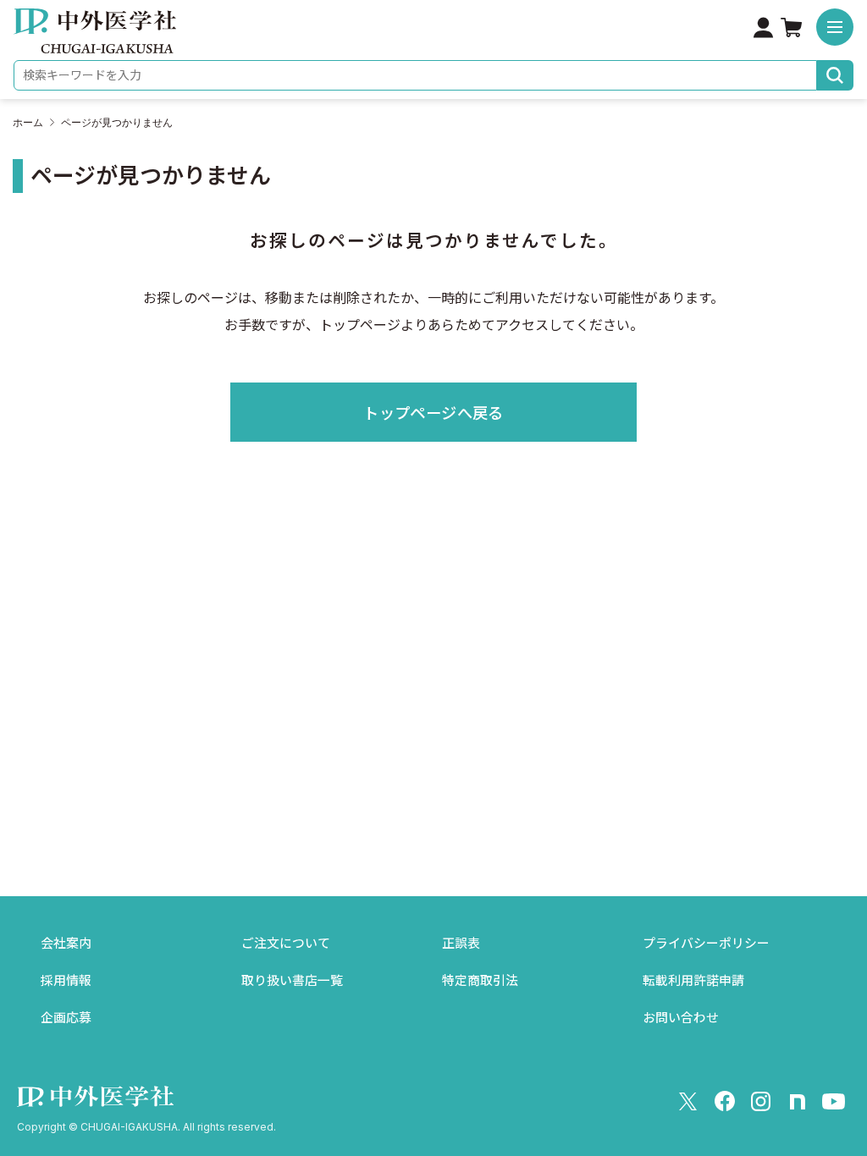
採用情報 (66, 980)
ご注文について (285, 943)
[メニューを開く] (834, 27)
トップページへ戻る (433, 413)
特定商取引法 (480, 980)
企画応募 (66, 1018)
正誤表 (461, 943)
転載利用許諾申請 (693, 980)
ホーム (28, 123)
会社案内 (66, 943)
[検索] (835, 75)
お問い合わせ (681, 1018)
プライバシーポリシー (706, 943)
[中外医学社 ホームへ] (95, 41)
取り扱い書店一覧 (292, 980)
